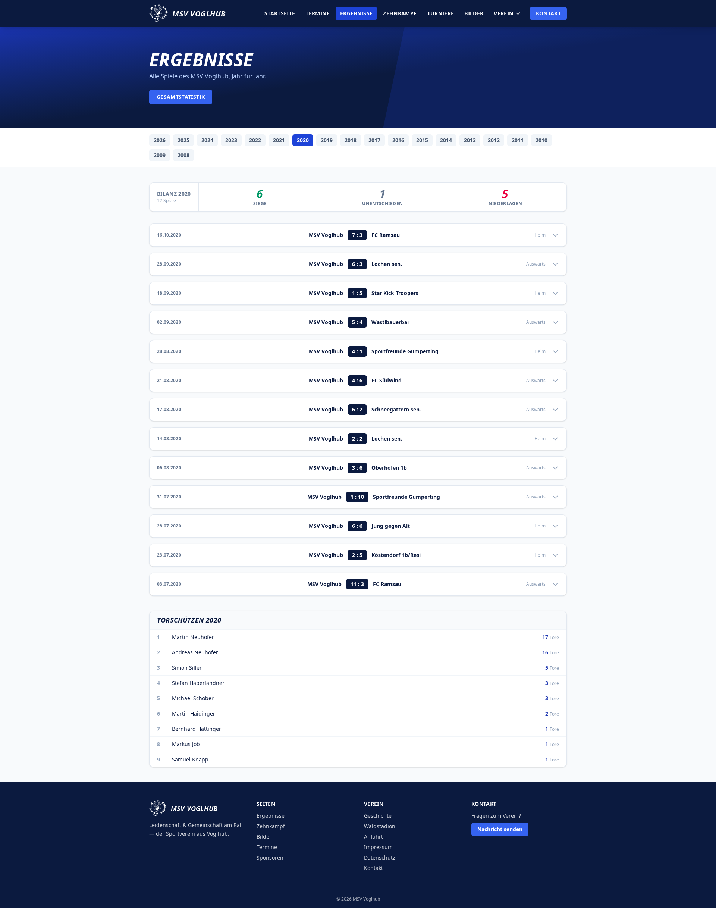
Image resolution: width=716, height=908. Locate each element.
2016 (398, 140)
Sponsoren (270, 857)
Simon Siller (187, 667)
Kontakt (548, 13)
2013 (470, 140)
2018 (351, 140)
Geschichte (378, 815)
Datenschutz (379, 857)
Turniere (440, 13)
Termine (317, 13)
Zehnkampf (400, 13)
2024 (207, 140)
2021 (279, 140)
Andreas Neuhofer (195, 652)
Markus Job (186, 744)
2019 (327, 140)
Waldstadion (379, 826)
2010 (541, 140)
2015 (422, 140)
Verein (503, 13)
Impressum (378, 847)
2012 (494, 140)
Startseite (279, 13)
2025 (183, 140)
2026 (160, 140)
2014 (446, 140)
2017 (374, 140)
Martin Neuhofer (193, 637)
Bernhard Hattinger (196, 728)
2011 (518, 140)
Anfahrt (373, 836)
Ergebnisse (356, 13)
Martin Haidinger (193, 713)
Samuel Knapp (190, 759)
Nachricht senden (499, 829)
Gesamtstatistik (181, 96)
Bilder (473, 13)
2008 (183, 155)
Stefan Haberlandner (198, 682)
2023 (231, 140)
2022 (255, 140)
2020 (303, 140)
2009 (160, 155)
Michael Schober (193, 698)
